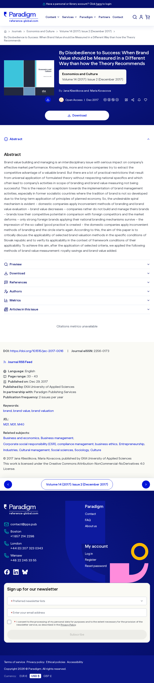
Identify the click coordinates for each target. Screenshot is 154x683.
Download (79, 115)
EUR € (23, 676)
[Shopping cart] (147, 17)
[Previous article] (8, 484)
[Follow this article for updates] (139, 100)
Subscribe (77, 634)
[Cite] (126, 100)
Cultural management (34, 450)
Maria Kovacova (100, 90)
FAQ (88, 520)
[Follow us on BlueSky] (25, 572)
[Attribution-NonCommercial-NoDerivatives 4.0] (111, 100)
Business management (57, 438)
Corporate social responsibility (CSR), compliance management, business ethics (60, 444)
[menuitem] (141, 17)
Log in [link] (89, 554)
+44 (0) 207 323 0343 (26, 548)
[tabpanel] (77, 201)
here (99, 3)
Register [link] (90, 560)
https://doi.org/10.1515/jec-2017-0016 (36, 351)
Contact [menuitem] (117, 17)
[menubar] (84, 17)
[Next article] (146, 484)
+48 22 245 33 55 (23, 560)
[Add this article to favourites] (145, 100)
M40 (20, 424)
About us (91, 526)
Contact (90, 514)
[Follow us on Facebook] (7, 572)
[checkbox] (9, 622)
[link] (36, 509)
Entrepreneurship (131, 444)
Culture (95, 450)
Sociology (82, 450)
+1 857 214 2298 (22, 536)
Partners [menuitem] (104, 17)
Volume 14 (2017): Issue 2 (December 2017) (86, 31)
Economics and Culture (41, 31)
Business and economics (21, 438)
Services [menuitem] (68, 17)
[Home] (5, 31)
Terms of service (14, 662)
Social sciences (62, 450)
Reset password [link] (96, 566)
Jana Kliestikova (73, 90)
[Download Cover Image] (48, 100)
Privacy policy (36, 662)
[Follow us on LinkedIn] (16, 572)
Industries (10, 450)
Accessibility (75, 662)
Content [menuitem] (51, 17)
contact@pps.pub (23, 524)
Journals (17, 31)
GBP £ (48, 676)
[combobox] (77, 601)
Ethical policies (55, 662)
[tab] (77, 139)
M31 (13, 424)
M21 (6, 424)
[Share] (133, 100)
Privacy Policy (68, 624)
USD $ (35, 676)
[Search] (134, 17)
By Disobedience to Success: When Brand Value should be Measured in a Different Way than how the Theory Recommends (69, 39)
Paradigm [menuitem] (86, 17)
